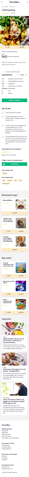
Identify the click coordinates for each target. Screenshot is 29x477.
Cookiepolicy (5, 445)
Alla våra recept (6, 436)
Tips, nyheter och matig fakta (10, 438)
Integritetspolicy (6, 449)
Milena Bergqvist (12, 51)
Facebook (4, 459)
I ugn (20, 180)
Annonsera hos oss (7, 468)
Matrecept (5, 430)
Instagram (5, 458)
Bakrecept (5, 432)
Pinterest (4, 456)
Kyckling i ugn (6, 183)
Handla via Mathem (14, 100)
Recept (6, 6)
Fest (15, 180)
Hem (3, 6)
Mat (4, 180)
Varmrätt (10, 180)
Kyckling (5, 173)
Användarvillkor (6, 447)
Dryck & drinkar (6, 434)
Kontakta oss (6, 467)
